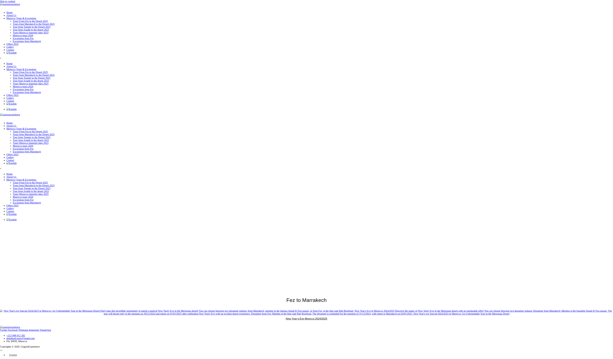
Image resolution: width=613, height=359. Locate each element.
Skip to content (7, 1)
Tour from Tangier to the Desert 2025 (31, 27)
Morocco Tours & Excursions (21, 18)
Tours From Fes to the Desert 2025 (30, 21)
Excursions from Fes (23, 38)
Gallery (10, 47)
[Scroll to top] (1, 350)
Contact (10, 50)
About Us (11, 15)
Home (9, 12)
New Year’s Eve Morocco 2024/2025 (306, 318)
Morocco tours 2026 (23, 35)
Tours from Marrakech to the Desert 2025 (34, 24)
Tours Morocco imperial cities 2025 (31, 32)
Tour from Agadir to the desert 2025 (31, 29)
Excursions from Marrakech (27, 41)
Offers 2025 (12, 44)
